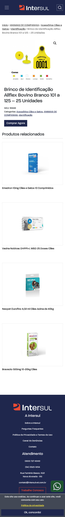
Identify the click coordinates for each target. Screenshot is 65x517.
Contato (32, 447)
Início (5, 25)
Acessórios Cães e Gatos (29, 112)
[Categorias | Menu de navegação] (6, 7)
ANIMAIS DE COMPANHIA (24, 25)
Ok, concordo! (32, 512)
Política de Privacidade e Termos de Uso (32, 435)
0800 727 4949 (32, 461)
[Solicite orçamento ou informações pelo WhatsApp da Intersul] (57, 486)
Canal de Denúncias (32, 441)
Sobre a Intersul (32, 423)
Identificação (18, 29)
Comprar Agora (15, 123)
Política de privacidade (32, 505)
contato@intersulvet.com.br (32, 483)
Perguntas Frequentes (32, 429)
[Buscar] (60, 7)
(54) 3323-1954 (32, 467)
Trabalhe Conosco (32, 490)
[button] (55, 43)
